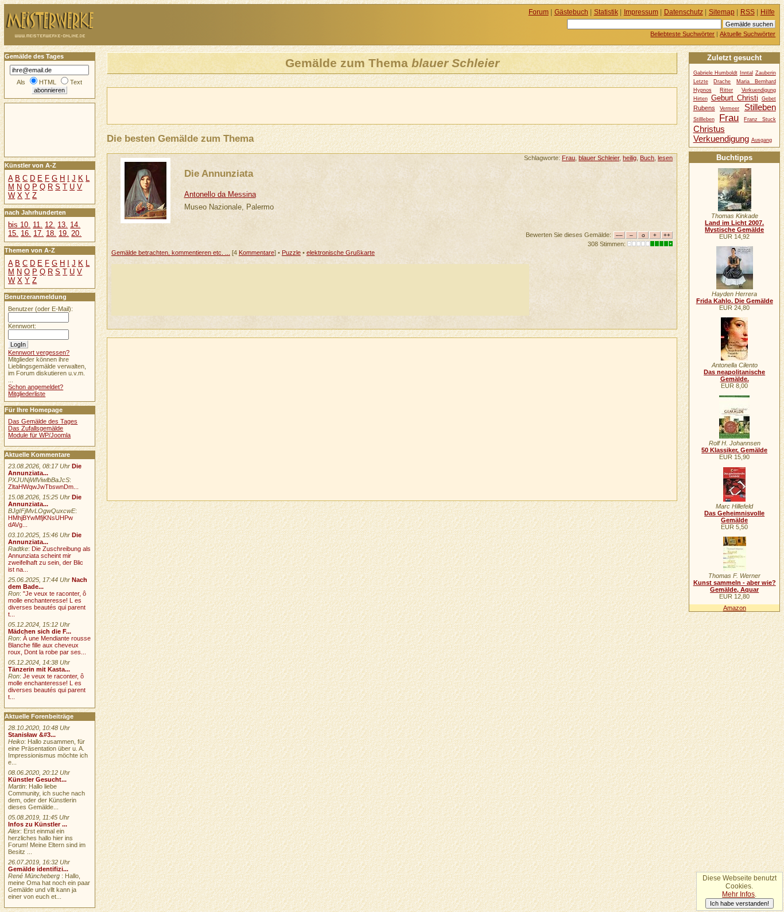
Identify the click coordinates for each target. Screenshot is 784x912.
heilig (629, 157)
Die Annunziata (218, 173)
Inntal (746, 73)
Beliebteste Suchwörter (682, 33)
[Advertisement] (241, 105)
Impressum (641, 12)
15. (13, 233)
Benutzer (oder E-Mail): (40, 308)
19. (64, 233)
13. (62, 224)
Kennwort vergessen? (38, 352)
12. (50, 224)
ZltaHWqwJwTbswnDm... (43, 486)
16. (26, 233)
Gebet (769, 99)
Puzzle (291, 252)
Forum (539, 12)
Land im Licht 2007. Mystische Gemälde (734, 226)
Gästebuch (571, 12)
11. (37, 224)
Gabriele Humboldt (715, 73)
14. (75, 224)
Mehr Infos (738, 894)
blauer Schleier (599, 157)
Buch (647, 157)
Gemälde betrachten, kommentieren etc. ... (170, 252)
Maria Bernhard (756, 81)
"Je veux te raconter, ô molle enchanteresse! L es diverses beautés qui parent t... (47, 604)
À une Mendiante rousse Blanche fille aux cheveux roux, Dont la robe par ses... (49, 645)
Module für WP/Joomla (39, 435)
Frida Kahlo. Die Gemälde (734, 300)
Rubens (704, 107)
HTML (47, 82)
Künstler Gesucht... (37, 779)
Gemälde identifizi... (38, 869)
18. (51, 233)
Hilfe (767, 12)
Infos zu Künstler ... (37, 824)
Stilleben (760, 107)
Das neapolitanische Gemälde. (734, 375)
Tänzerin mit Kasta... (39, 669)
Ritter (726, 90)
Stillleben (704, 119)
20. (76, 233)
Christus (709, 129)
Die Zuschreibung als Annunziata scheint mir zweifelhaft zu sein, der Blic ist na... (49, 559)
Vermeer (729, 108)
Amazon (734, 607)
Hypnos (702, 90)
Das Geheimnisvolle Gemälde (734, 516)
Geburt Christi (734, 98)
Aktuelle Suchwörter (747, 33)
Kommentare (256, 252)
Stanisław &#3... (32, 734)
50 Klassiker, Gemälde (734, 450)
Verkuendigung (721, 138)
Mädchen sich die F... (39, 631)
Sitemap (722, 12)
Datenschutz (683, 12)
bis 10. (19, 224)
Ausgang (761, 140)
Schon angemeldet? (35, 386)
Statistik (606, 12)
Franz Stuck (760, 119)
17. (38, 233)
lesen (665, 157)
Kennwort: (22, 326)
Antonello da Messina (220, 194)
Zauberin (765, 73)
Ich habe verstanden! (739, 903)
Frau (568, 157)
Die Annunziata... (44, 469)
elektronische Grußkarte (340, 252)
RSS (747, 12)
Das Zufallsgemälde (35, 428)
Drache (722, 81)
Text (76, 82)
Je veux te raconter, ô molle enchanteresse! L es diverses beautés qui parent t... (47, 686)
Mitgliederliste (26, 393)
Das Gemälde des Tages (42, 421)
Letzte (700, 81)
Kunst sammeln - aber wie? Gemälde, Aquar (734, 586)
